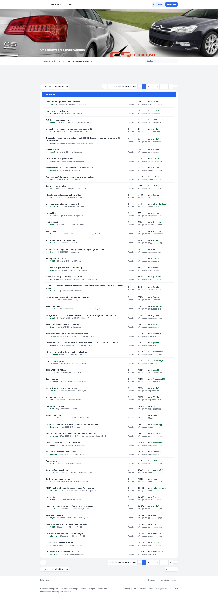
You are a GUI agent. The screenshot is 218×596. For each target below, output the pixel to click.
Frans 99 (53, 336)
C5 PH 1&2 (79, 113)
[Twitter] (52, 580)
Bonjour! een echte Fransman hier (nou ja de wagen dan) (71, 433)
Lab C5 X (53, 545)
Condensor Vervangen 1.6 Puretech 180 (63, 443)
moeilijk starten (52, 149)
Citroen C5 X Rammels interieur (60, 542)
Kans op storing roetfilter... (58, 470)
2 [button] (148, 86)
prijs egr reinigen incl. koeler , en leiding (64, 268)
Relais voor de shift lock (56, 186)
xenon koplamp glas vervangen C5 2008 (64, 277)
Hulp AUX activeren (54, 397)
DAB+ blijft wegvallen (55, 515)
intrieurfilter (51, 213)
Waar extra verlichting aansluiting (61, 452)
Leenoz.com (102, 589)
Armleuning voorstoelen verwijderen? (62, 204)
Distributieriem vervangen (57, 120)
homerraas (54, 436)
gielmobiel (54, 279)
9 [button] (170, 86)
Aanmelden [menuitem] (158, 4)
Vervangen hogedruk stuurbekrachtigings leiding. (68, 334)
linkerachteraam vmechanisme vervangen (64, 533)
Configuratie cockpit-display (58, 479)
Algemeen (80, 216)
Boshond (53, 197)
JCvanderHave (55, 206)
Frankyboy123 (55, 363)
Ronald (52, 243)
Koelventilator (52, 379)
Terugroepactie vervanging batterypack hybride (67, 297)
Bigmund (53, 113)
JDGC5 (52, 161)
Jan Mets (53, 216)
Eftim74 (52, 400)
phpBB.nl (67, 592)
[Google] (56, 580)
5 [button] (161, 86)
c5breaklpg (54, 354)
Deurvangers (51, 461)
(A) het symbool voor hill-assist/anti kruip (64, 240)
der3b (52, 409)
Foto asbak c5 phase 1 (55, 406)
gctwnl (52, 318)
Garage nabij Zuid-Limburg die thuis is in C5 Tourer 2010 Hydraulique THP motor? (82, 315)
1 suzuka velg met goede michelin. (61, 158)
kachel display (52, 497)
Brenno (52, 500)
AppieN (52, 152)
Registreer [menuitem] (171, 4)
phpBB (54, 589)
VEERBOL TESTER (53, 415)
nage (51, 481)
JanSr (52, 463)
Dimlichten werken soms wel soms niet (63, 324)
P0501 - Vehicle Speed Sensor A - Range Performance (70, 488)
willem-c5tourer (56, 491)
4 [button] (157, 86)
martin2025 (54, 309)
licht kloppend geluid (55, 361)
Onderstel (78, 291)
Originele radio (52, 222)
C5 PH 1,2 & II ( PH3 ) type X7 (83, 143)
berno (52, 270)
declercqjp (54, 427)
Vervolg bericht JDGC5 (56, 258)
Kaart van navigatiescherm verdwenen (63, 102)
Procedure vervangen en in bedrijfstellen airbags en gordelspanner (76, 249)
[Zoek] (170, 61)
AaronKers (54, 445)
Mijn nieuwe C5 (52, 231)
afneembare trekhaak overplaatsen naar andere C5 (69, 129)
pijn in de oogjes (53, 306)
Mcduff (52, 131)
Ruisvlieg (53, 225)
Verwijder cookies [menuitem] (168, 580)
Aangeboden (79, 161)
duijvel (52, 170)
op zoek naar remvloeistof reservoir (62, 111)
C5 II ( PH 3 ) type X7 (80, 104)
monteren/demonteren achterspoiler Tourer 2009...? (69, 168)
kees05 (52, 372)
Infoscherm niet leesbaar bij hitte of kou (63, 195)
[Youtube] (54, 580)
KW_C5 (52, 518)
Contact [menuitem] (151, 580)
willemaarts (54, 536)
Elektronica (78, 152)
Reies (52, 327)
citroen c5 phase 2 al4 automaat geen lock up (66, 352)
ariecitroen (54, 554)
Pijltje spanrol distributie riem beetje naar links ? (67, 524)
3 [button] (152, 86)
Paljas (52, 104)
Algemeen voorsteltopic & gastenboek (91, 234)
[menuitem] (54, 4)
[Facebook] (50, 580)
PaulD (52, 188)
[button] (175, 86)
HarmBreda (54, 122)
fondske (53, 300)
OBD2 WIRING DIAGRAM (56, 370)
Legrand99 (54, 472)
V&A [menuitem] (70, 4)
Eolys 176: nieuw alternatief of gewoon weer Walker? (69, 506)
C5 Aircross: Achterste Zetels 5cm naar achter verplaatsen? (72, 424)
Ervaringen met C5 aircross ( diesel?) (62, 552)
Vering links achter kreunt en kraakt (62, 388)
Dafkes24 (53, 454)
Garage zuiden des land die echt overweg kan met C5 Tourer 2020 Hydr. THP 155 (82, 343)
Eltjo (51, 252)
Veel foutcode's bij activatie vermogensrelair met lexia (70, 177)
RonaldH (53, 291)
